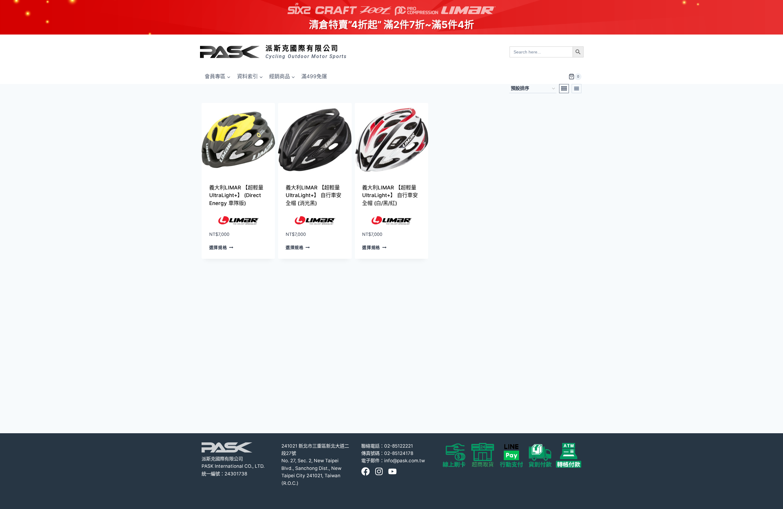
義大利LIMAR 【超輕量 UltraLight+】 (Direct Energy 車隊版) (236, 195)
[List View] (576, 88)
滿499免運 (314, 76)
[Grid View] (564, 88)
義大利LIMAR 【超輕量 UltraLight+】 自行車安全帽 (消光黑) (313, 195)
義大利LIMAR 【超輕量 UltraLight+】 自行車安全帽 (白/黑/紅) (390, 195)
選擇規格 (218, 247)
